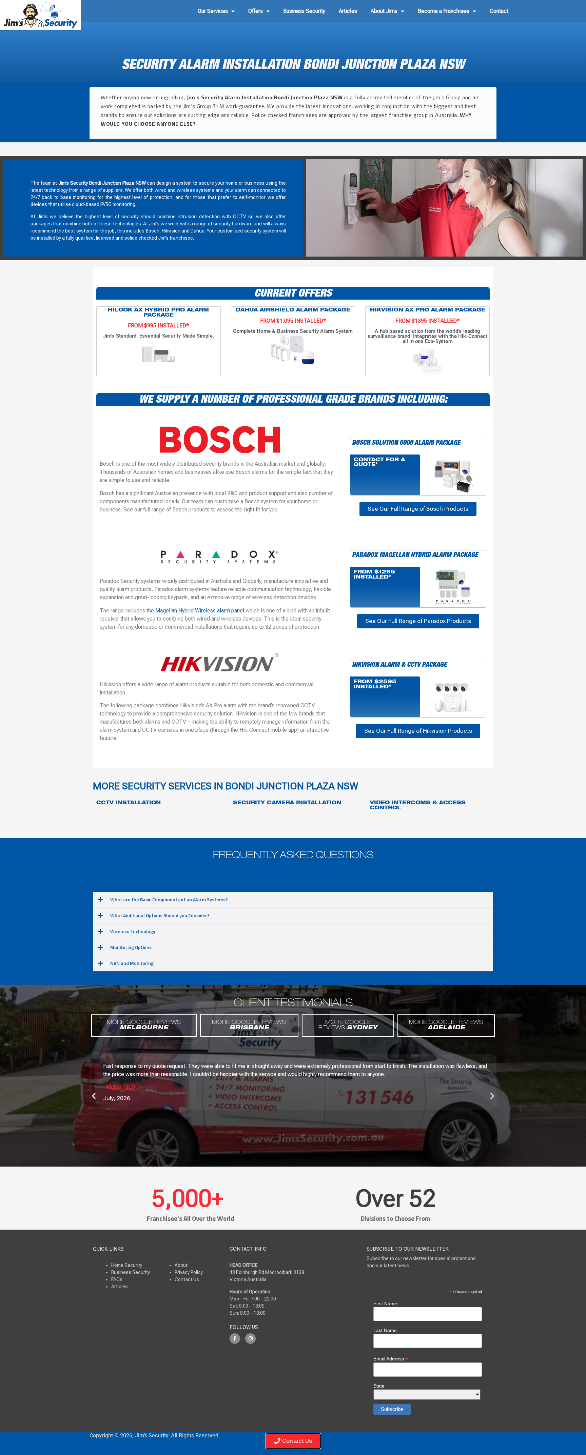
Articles (348, 11)
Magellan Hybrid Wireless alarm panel (199, 610)
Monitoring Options (131, 947)
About (181, 1265)
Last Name (385, 1330)
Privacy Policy (189, 1272)
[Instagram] (250, 1338)
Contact (499, 11)
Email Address (390, 1358)
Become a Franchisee (443, 11)
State (379, 1385)
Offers (255, 11)
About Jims (384, 11)
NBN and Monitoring (132, 963)
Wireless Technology (132, 931)
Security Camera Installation (287, 803)
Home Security (126, 1265)
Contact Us (187, 1279)
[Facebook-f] (235, 1338)
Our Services (213, 11)
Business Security (304, 11)
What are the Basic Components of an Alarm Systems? (169, 899)
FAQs (116, 1279)
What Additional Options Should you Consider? (160, 915)
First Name (385, 1303)
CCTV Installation (128, 803)
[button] (293, 900)
